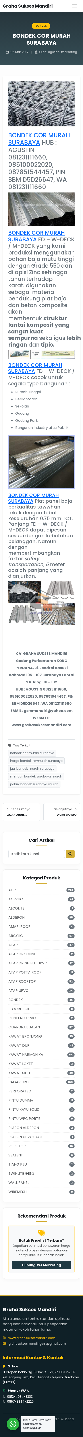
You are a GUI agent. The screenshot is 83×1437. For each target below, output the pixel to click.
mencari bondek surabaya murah (36, 776)
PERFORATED (19, 1091)
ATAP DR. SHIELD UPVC (27, 963)
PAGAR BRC (18, 1082)
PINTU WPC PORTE (24, 1118)
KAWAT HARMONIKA (25, 1054)
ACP (12, 890)
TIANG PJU (17, 1164)
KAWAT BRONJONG (25, 1036)
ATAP (13, 944)
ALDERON (16, 917)
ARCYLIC (15, 935)
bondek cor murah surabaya (32, 753)
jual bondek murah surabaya (32, 768)
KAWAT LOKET (20, 1063)
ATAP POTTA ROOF (24, 972)
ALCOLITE (16, 908)
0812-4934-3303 (19, 1396)
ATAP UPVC (18, 990)
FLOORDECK (18, 1008)
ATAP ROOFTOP (22, 981)
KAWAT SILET (19, 1072)
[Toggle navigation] (74, 6)
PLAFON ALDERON (23, 1127)
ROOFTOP (17, 1146)
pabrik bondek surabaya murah (34, 784)
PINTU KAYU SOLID (23, 1109)
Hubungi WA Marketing (41, 1265)
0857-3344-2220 (20, 1401)
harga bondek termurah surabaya (36, 761)
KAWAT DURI (19, 1045)
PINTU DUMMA (20, 1100)
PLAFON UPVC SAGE (25, 1136)
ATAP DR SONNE (22, 954)
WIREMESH (17, 1191)
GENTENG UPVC (22, 1018)
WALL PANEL (18, 1182)
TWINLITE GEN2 (21, 1173)
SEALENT (15, 1155)
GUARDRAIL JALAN (24, 1027)
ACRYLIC (15, 899)
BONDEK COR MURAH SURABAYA (39, 139)
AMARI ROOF (19, 926)
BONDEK (41, 26)
